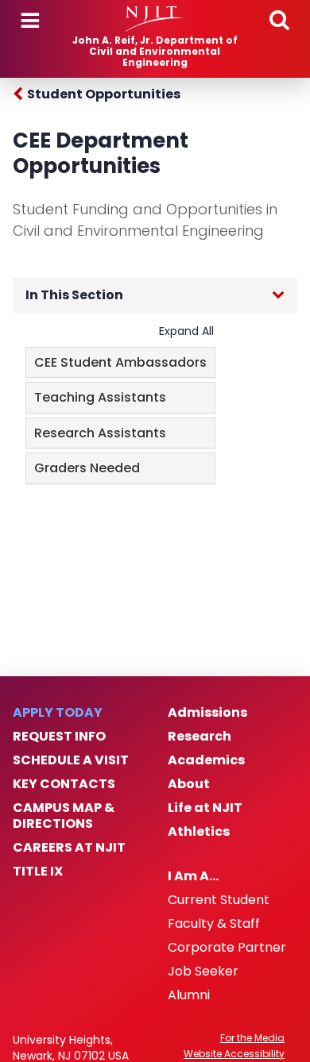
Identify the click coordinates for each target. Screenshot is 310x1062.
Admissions (207, 713)
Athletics (199, 832)
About (189, 784)
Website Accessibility (234, 1054)
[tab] (120, 363)
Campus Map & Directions (63, 816)
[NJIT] (154, 19)
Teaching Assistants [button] (100, 397)
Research (199, 737)
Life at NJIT (205, 808)
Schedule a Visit (71, 760)
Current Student (218, 900)
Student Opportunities (103, 94)
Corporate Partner (227, 948)
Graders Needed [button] (87, 468)
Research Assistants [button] (100, 433)
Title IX (38, 871)
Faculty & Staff (214, 924)
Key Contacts (64, 784)
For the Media (252, 1038)
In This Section (74, 295)
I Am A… (193, 876)
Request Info (59, 737)
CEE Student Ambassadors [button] (120, 362)
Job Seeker (203, 971)
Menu (30, 20)
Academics (206, 760)
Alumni (189, 995)
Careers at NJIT (69, 848)
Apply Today (58, 713)
